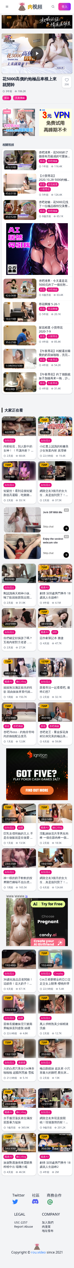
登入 (64, 6)
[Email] (54, 1202)
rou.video (38, 1252)
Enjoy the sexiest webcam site (53, 540)
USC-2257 (20, 1222)
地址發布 (47, 1231)
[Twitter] (18, 1202)
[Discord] (35, 1201)
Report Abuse (23, 1226)
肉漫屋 (46, 1226)
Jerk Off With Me (52, 512)
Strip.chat (48, 526)
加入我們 (47, 1222)
